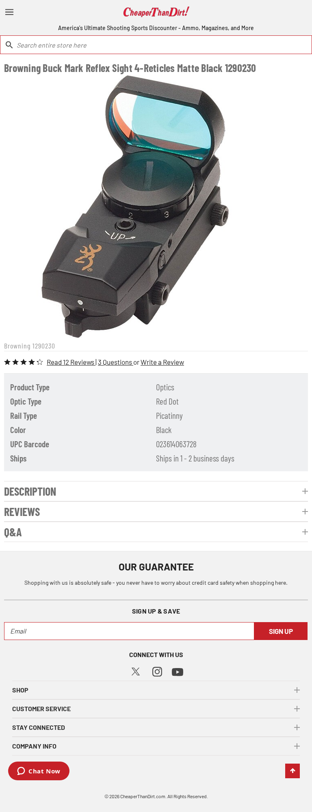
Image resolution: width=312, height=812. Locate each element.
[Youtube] (177, 671)
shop (20, 690)
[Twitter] (136, 670)
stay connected (38, 727)
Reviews (22, 511)
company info (34, 746)
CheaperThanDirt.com (142, 796)
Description (30, 491)
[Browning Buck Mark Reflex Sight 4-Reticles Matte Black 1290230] (135, 206)
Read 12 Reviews (71, 362)
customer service (41, 708)
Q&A (13, 532)
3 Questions (115, 362)
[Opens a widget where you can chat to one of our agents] (38, 772)
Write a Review (162, 362)
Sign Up (281, 631)
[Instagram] (157, 671)
